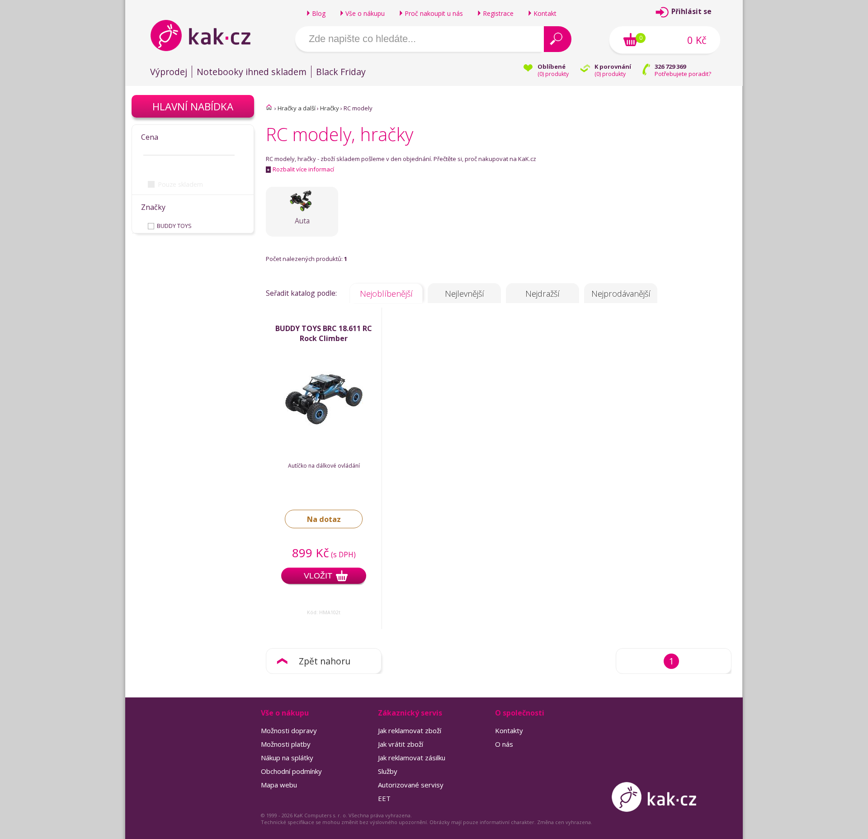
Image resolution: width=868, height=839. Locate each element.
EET (384, 798)
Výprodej (168, 72)
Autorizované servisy (410, 784)
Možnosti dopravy (289, 730)
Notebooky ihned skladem (252, 72)
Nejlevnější (464, 293)
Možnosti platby (286, 744)
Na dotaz (324, 519)
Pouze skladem (180, 184)
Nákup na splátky (287, 757)
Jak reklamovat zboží (409, 730)
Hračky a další (297, 108)
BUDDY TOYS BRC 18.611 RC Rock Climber (323, 333)
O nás (504, 744)
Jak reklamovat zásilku (411, 757)
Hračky (329, 108)
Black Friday (341, 72)
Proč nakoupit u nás (434, 13)
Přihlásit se (691, 11)
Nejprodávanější (621, 293)
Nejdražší (542, 293)
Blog (319, 13)
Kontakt (545, 13)
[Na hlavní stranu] (208, 35)
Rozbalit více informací (300, 169)
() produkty (553, 74)
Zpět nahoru (324, 661)
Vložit (318, 575)
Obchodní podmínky (291, 771)
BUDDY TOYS (174, 226)
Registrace (498, 13)
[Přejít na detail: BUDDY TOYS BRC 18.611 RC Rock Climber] (324, 435)
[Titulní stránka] (269, 107)
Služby (387, 771)
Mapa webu (279, 784)
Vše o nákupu (365, 13)
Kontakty (509, 730)
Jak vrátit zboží (400, 744)
